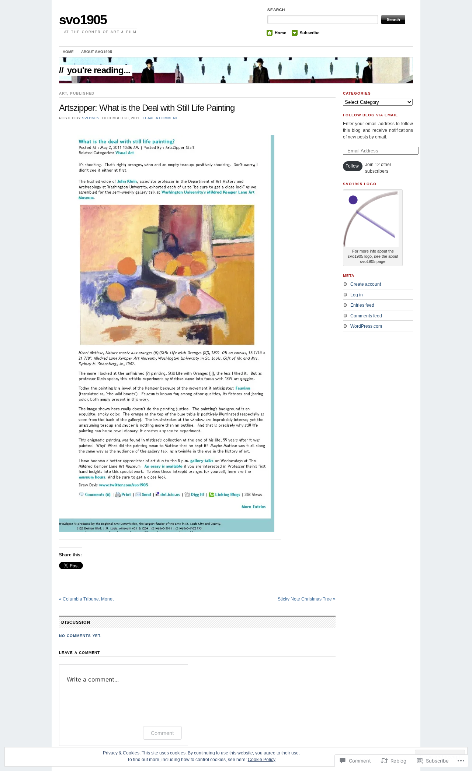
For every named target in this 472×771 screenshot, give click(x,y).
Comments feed (366, 315)
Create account (365, 284)
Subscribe (309, 33)
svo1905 (83, 19)
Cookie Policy (261, 759)
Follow (352, 166)
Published (82, 93)
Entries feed (362, 305)
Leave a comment (160, 118)
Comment (162, 733)
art (63, 93)
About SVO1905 (96, 52)
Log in (356, 295)
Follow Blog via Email (370, 115)
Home (280, 33)
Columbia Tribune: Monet (86, 599)
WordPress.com (366, 326)
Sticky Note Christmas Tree (307, 599)
